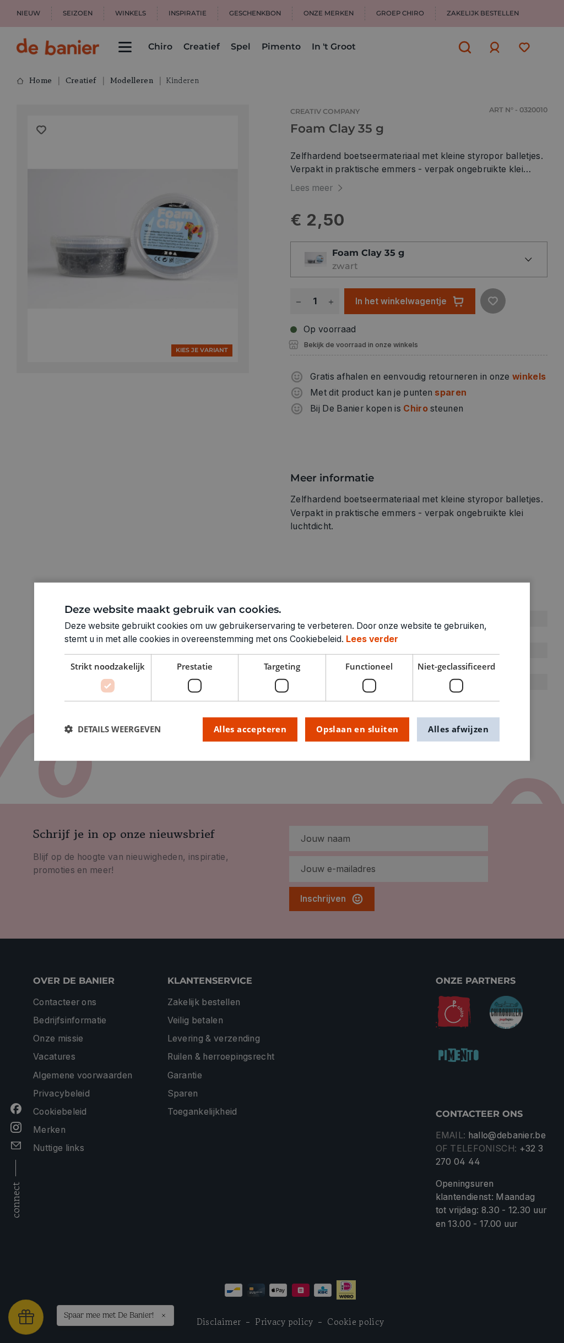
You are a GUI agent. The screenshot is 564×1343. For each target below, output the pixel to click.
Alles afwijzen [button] (458, 728)
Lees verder (372, 639)
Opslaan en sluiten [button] (357, 728)
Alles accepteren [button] (250, 728)
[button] (112, 729)
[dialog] (282, 671)
